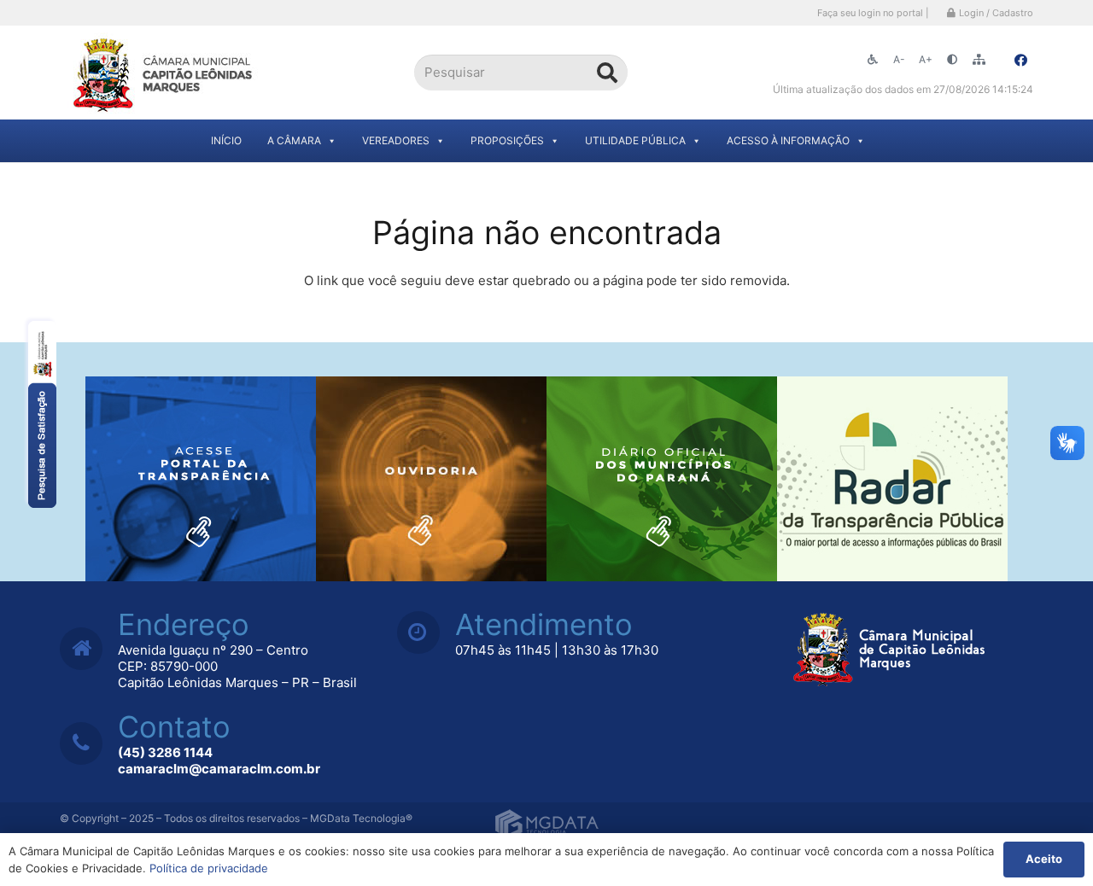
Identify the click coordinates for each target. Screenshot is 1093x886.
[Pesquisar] (607, 72)
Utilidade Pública (635, 140)
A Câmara (294, 140)
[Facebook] (1020, 60)
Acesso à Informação (788, 140)
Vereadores (396, 140)
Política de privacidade (208, 868)
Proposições (507, 140)
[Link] (164, 73)
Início (226, 140)
